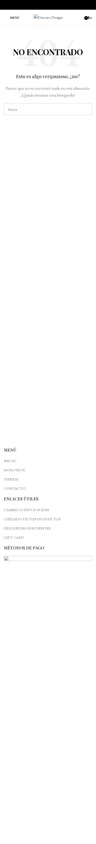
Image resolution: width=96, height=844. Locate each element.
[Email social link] (48, 5)
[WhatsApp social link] (54, 5)
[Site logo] (48, 16)
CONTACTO (15, 488)
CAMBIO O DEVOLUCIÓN (26, 509)
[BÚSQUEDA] (86, 109)
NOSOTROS (14, 469)
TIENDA (11, 479)
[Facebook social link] (42, 5)
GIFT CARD (14, 537)
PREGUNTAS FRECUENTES (27, 528)
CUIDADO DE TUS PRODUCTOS (32, 519)
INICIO (10, 460)
